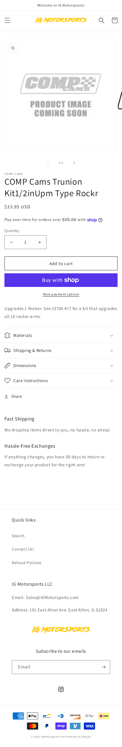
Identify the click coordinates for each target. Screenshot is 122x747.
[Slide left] (47, 162)
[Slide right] (74, 162)
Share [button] (16, 396)
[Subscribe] (103, 667)
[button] (7, 20)
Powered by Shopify (78, 736)
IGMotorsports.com (53, 736)
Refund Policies (26, 562)
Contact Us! (23, 549)
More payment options (61, 294)
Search (18, 535)
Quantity (11, 230)
